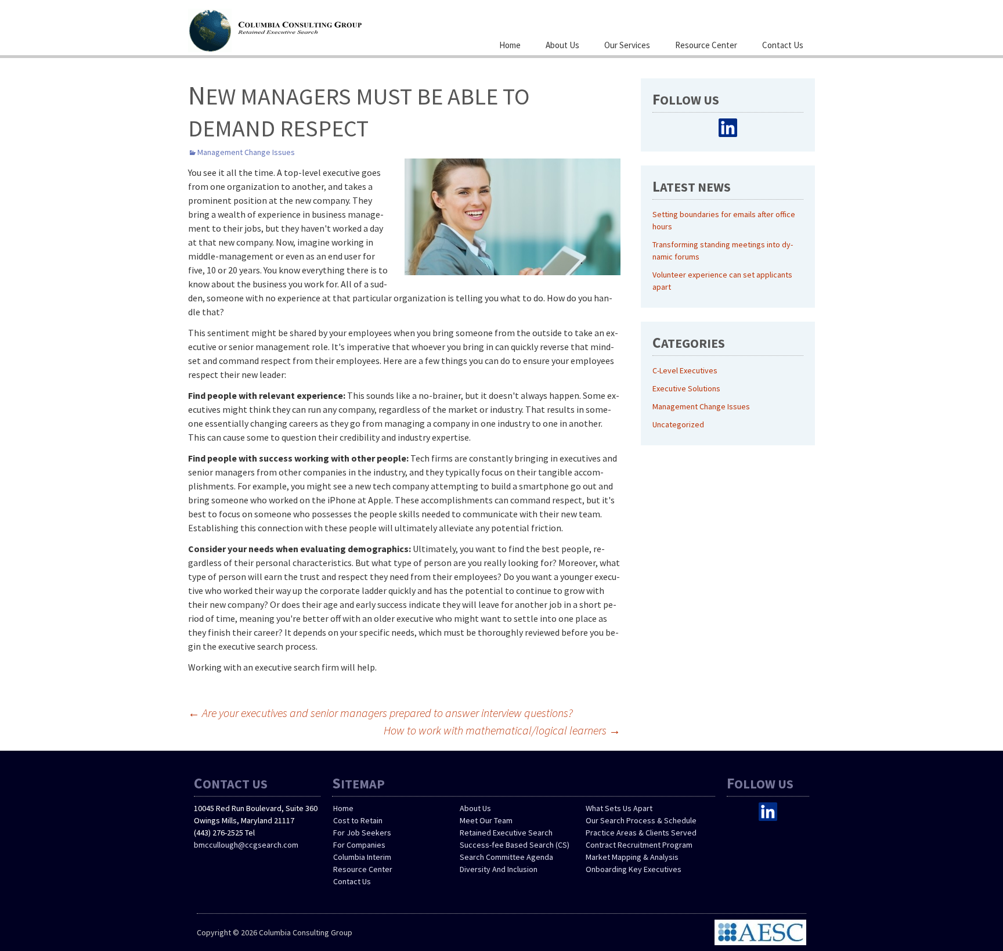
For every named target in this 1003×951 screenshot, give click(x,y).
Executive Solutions (686, 388)
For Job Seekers (362, 832)
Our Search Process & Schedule (641, 820)
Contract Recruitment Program (639, 845)
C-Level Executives (684, 370)
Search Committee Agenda (506, 857)
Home (510, 45)
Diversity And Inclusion (498, 869)
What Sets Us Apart (619, 808)
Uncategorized (678, 424)
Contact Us (782, 45)
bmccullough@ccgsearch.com (246, 845)
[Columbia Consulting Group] (304, 29)
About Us (562, 45)
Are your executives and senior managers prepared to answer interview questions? (380, 712)
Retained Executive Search (506, 832)
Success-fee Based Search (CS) (514, 845)
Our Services (627, 45)
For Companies (359, 845)
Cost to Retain (358, 820)
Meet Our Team (486, 820)
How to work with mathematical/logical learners (502, 730)
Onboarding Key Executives (633, 869)
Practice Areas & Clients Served (641, 832)
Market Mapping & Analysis (632, 857)
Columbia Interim (362, 857)
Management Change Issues (246, 152)
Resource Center (706, 45)
